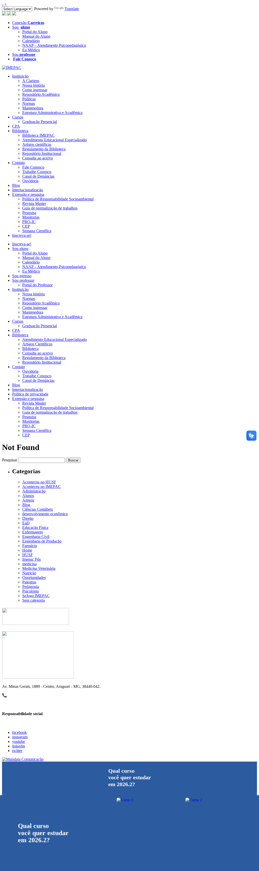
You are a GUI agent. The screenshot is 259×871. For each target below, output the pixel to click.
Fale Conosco (33, 167)
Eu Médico (31, 50)
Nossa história (33, 85)
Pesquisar (9, 460)
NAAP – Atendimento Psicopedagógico (54, 45)
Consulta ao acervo (37, 158)
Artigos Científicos (37, 344)
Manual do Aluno (36, 36)
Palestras (29, 582)
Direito (27, 518)
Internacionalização (27, 190)
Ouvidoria (30, 181)
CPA (16, 126)
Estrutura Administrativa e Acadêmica (52, 112)
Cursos (17, 117)
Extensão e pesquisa (28, 194)
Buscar (73, 460)
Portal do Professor (37, 285)
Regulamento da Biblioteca (44, 149)
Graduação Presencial (39, 122)
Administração (34, 491)
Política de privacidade (30, 394)
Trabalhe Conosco (36, 172)
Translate (71, 9)
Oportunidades (34, 577)
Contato (18, 162)
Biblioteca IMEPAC (38, 135)
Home (27, 550)
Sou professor (23, 280)
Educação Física (35, 527)
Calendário (31, 41)
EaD (26, 523)
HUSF (27, 555)
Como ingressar (34, 90)
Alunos (28, 495)
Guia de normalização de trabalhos (49, 208)
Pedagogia (30, 586)
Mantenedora (32, 108)
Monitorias (30, 217)
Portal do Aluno (35, 32)
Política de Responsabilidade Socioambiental (58, 199)
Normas (28, 103)
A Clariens (30, 81)
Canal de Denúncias (38, 176)
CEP (26, 226)
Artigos (28, 500)
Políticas (29, 99)
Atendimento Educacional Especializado (54, 140)
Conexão (28, 22)
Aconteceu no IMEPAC (41, 486)
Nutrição (29, 573)
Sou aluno (20, 248)
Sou (21, 27)
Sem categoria (33, 600)
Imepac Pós (31, 559)
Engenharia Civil (35, 536)
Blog (16, 185)
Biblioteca (20, 131)
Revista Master (34, 203)
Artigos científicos (36, 144)
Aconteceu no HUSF (39, 482)
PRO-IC (29, 222)
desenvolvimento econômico (45, 514)
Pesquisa (29, 212)
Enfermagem (32, 532)
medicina (29, 564)
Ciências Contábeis (37, 509)
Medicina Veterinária (38, 568)
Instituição (20, 76)
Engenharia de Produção (41, 541)
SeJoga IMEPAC (36, 596)
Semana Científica (36, 231)
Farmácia (29, 546)
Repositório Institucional (41, 153)
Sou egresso (21, 276)
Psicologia (30, 591)
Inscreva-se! (21, 235)
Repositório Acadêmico (41, 94)
